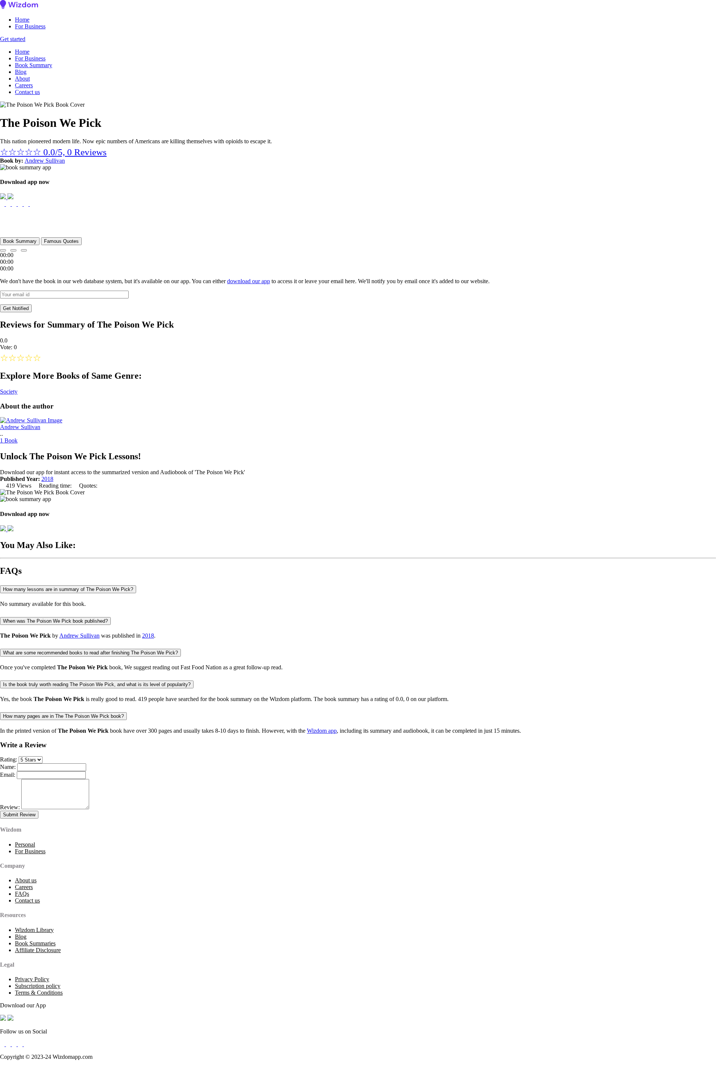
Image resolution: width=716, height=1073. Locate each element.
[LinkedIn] (21, 1044)
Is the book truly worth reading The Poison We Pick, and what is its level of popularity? (97, 684)
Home (22, 19)
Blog (20, 72)
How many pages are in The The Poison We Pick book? (63, 716)
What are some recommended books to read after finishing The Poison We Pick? (90, 653)
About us (26, 880)
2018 (47, 479)
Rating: (8, 759)
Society (9, 391)
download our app (248, 281)
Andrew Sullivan (45, 160)
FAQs (22, 894)
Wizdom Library (34, 930)
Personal (25, 844)
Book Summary (33, 65)
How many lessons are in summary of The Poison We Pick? (68, 589)
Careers (24, 85)
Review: (10, 807)
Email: (7, 775)
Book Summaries (35, 943)
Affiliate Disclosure (38, 950)
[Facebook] (3, 1044)
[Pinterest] (26, 1044)
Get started (12, 39)
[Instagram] (15, 1044)
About (22, 78)
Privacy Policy (32, 979)
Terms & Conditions (39, 992)
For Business (30, 26)
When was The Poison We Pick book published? (55, 621)
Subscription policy (37, 986)
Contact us (27, 92)
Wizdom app (322, 731)
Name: (8, 767)
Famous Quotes (61, 241)
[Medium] (9, 1044)
